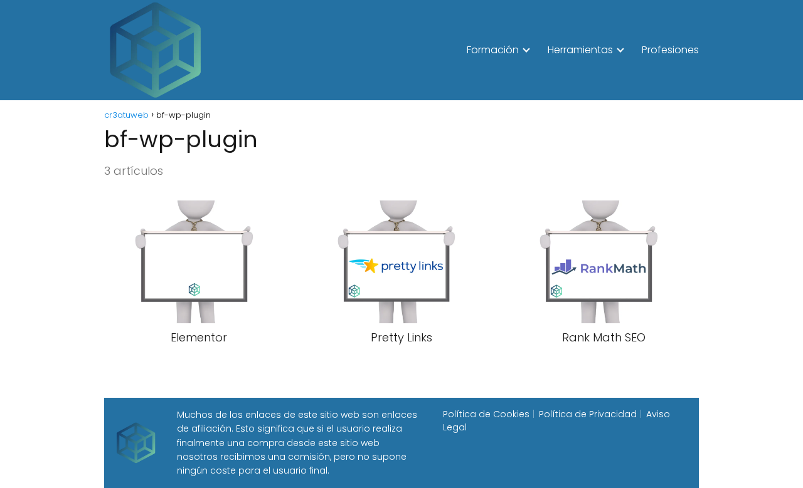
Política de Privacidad (588, 414)
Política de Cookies (486, 414)
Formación (493, 50)
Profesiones (670, 50)
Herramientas (580, 50)
